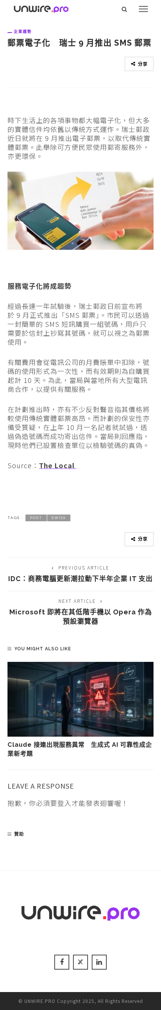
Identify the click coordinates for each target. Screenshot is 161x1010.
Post (36, 518)
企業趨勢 (23, 31)
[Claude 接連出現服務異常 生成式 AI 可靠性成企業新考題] (80, 699)
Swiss (59, 518)
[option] (80, 710)
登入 (64, 803)
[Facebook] (61, 962)
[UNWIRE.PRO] (41, 8)
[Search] (124, 9)
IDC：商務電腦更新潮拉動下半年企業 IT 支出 (80, 579)
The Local (57, 465)
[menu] (143, 8)
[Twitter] (80, 962)
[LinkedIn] (99, 962)
